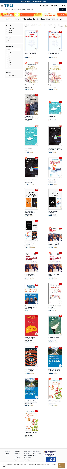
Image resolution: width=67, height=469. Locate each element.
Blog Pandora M (37, 453)
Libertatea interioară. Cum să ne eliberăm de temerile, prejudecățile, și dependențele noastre (31, 306)
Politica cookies (27, 457)
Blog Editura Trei (37, 451)
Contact (7, 455)
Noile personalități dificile (53, 275)
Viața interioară (29, 84)
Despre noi (7, 451)
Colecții (16, 459)
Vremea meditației (30, 53)
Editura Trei (17, 451)
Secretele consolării (30, 179)
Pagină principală (9, 19)
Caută (62, 9)
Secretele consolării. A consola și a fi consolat (55, 148)
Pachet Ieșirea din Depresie (53, 212)
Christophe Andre (19, 19)
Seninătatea (51, 116)
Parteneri (7, 453)
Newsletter (35, 455)
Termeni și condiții (28, 451)
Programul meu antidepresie (53, 180)
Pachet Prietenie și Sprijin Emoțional (30, 212)
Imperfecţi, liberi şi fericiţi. (53, 338)
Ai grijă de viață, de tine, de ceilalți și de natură (54, 369)
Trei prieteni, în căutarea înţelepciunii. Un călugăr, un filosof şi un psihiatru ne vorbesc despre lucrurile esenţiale (31, 117)
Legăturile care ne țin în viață (54, 306)
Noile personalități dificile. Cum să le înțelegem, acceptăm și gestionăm (54, 243)
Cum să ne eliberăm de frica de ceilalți (31, 369)
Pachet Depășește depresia (30, 243)
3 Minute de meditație (54, 400)
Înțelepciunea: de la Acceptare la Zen (30, 338)
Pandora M (17, 453)
